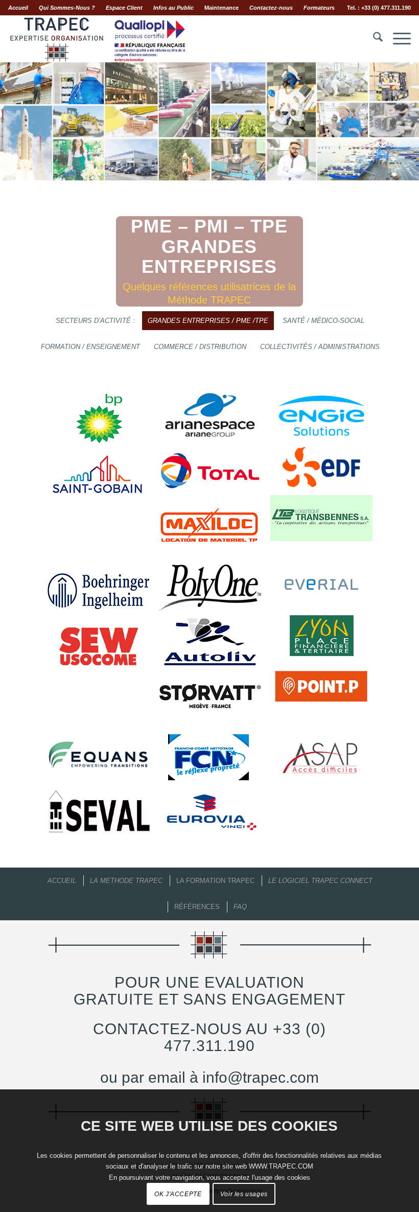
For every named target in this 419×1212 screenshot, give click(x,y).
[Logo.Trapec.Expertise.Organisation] (97, 39)
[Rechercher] (373, 39)
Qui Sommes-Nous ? (67, 8)
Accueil (18, 8)
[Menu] (397, 39)
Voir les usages (244, 1194)
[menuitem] (21, 7)
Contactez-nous (271, 8)
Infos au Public (173, 8)
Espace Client (124, 8)
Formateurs (319, 8)
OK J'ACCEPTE (177, 1194)
